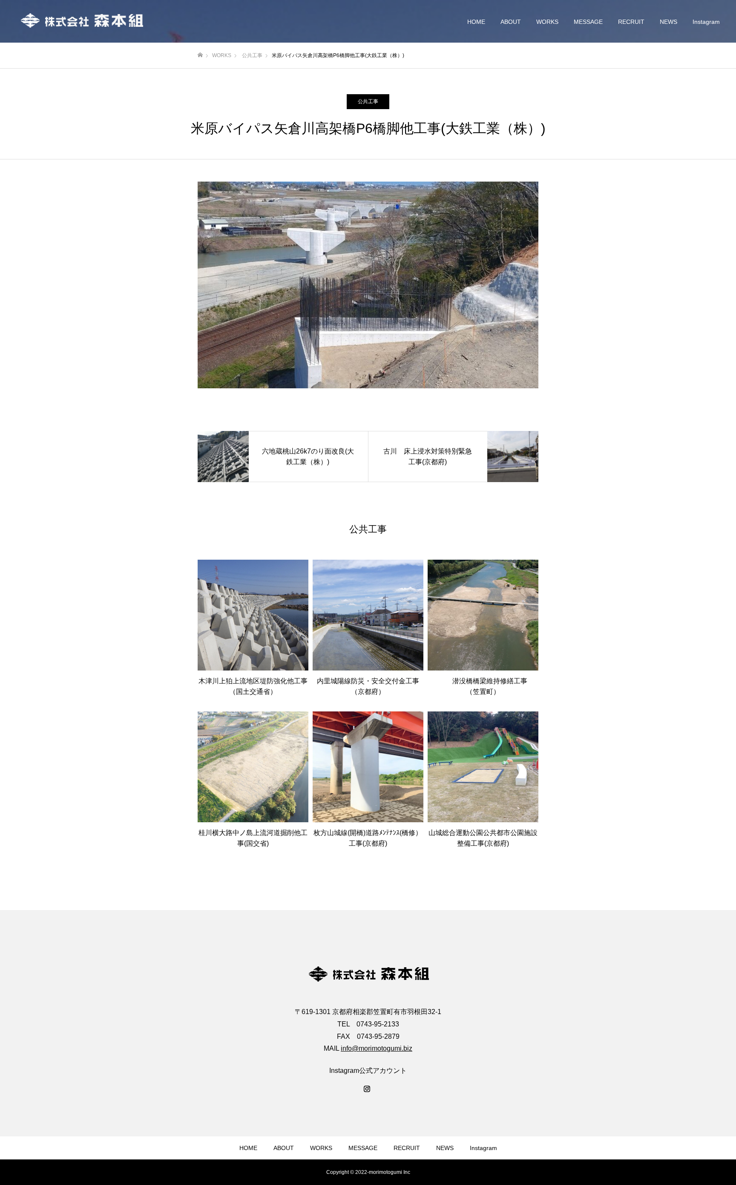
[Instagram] (368, 1089)
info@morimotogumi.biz (376, 1048)
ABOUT (510, 21)
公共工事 (368, 101)
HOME (476, 21)
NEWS (668, 21)
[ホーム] (200, 55)
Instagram (706, 21)
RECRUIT (631, 21)
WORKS (547, 21)
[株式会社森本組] (81, 21)
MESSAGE (588, 21)
